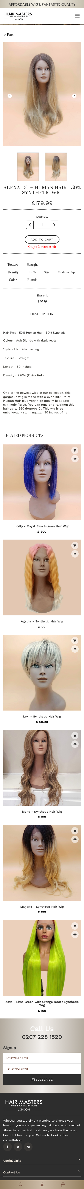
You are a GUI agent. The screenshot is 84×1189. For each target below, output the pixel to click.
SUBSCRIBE (44, 1079)
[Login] (42, 1184)
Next (74, 96)
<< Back (8, 35)
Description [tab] (41, 314)
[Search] (21, 1184)
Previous (10, 96)
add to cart (42, 239)
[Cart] (63, 1184)
